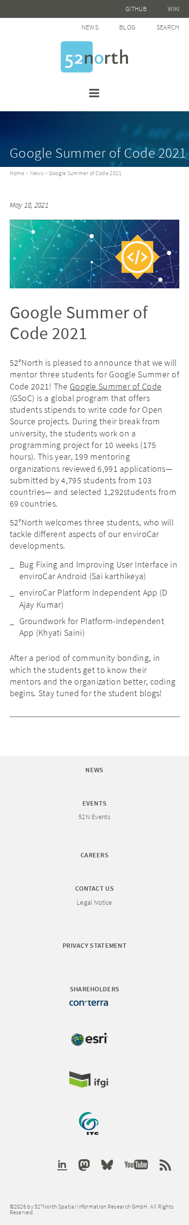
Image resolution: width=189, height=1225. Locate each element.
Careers (94, 855)
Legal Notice (94, 902)
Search (168, 27)
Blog (127, 27)
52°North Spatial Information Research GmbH (94, 57)
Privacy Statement (94, 945)
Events (94, 803)
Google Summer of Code (115, 386)
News (89, 27)
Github (136, 9)
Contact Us (94, 888)
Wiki (173, 9)
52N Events (94, 816)
